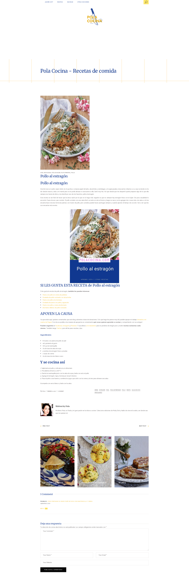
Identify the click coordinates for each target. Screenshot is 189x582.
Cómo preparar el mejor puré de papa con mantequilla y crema (70, 501)
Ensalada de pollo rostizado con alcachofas (57, 297)
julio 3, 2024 (84, 480)
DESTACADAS (47, 173)
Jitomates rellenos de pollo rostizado (55, 307)
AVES (41, 173)
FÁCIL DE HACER (56, 173)
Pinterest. (74, 325)
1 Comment (61, 391)
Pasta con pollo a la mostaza (52, 300)
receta (129, 390)
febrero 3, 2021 (51, 391)
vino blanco (98, 392)
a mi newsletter (91, 325)
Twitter (59, 328)
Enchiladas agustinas (53, 482)
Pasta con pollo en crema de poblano (55, 295)
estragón (102, 390)
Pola (43, 391)
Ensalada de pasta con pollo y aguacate (56, 302)
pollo (124, 390)
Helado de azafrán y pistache (94, 482)
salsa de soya (136, 390)
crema (96, 390)
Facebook (58, 325)
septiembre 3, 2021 (45, 503)
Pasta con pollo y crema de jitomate (54, 305)
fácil (107, 390)
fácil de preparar (115, 390)
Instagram (66, 325)
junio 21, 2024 (122, 477)
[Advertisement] (94, 44)
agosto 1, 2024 (48, 480)
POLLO (73, 173)
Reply (42, 508)
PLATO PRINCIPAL (65, 173)
